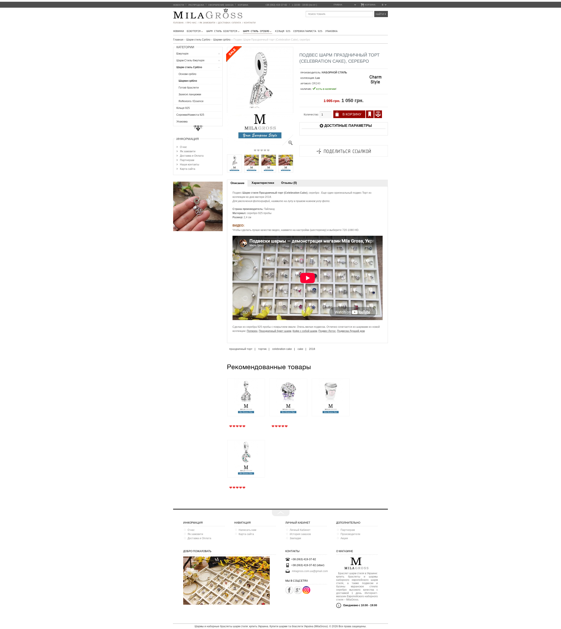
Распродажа (196, 5)
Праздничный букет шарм (275, 331)
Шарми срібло (188, 80)
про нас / (192, 22)
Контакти (250, 22)
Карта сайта (187, 168)
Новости (178, 5)
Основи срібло (187, 74)
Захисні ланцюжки (190, 94)
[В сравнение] (378, 114)
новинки (178, 31)
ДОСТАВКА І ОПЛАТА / (230, 22)
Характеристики (263, 182)
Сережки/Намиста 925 (307, 31)
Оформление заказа (221, 5)
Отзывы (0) (289, 182)
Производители (350, 534)
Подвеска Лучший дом (351, 331)
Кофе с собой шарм (305, 331)
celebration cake (282, 349)
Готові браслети (189, 87)
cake (300, 349)
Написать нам (247, 530)
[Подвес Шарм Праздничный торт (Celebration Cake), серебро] (287, 144)
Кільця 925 (282, 31)
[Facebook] (289, 590)
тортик (262, 349)
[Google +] (298, 590)
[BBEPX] (280, 513)
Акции (344, 538)
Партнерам (187, 160)
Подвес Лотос (327, 331)
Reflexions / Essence (191, 101)
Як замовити (187, 151)
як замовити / (208, 22)
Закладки (295, 538)
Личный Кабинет (300, 530)
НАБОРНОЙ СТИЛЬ (334, 72)
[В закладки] (370, 114)
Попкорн (252, 331)
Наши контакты (189, 164)
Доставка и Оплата (192, 155)
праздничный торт (240, 349)
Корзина (243, 5)
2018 (312, 349)
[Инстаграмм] (306, 593)
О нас (183, 147)
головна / (179, 22)
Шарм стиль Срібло (256, 31)
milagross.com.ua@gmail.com (310, 571)
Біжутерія (194, 31)
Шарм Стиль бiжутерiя (221, 31)
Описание (237, 183)
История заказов (300, 534)
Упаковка (331, 31)
